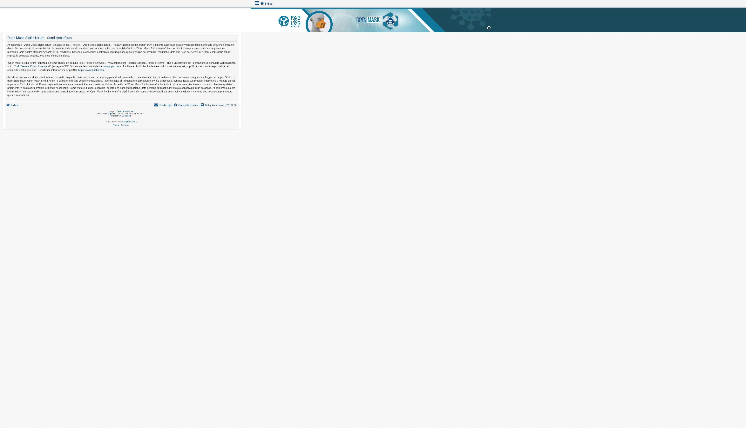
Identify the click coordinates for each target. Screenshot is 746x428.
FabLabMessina (125, 111)
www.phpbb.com (112, 66)
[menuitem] (186, 105)
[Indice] (373, 19)
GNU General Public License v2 (32, 66)
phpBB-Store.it (130, 122)
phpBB (111, 114)
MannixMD (127, 116)
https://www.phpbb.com (91, 70)
